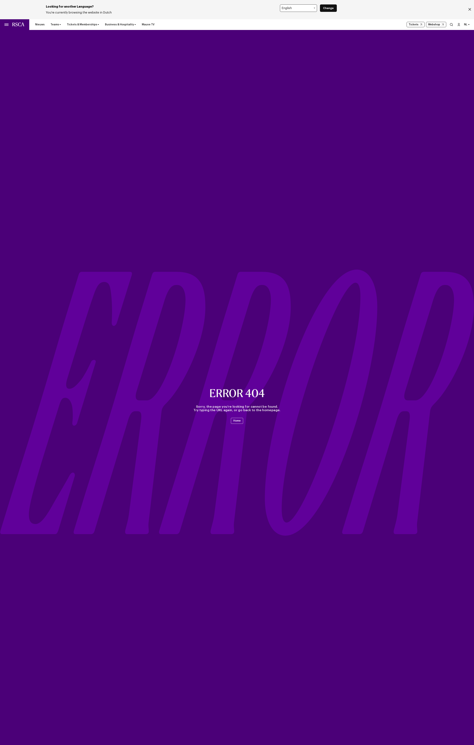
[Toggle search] (451, 24)
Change (328, 8)
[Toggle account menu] (459, 24)
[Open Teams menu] (60, 24)
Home (237, 421)
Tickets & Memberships (82, 24)
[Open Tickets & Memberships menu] (98, 24)
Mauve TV (148, 24)
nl (465, 24)
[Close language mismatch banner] (469, 9)
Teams (55, 24)
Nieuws (40, 24)
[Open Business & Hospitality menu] (135, 24)
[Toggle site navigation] (6, 24)
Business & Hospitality (119, 24)
